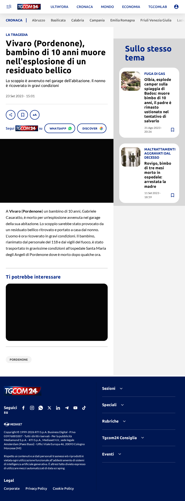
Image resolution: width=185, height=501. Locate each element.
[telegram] (66, 407)
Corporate (12, 488)
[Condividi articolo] (10, 115)
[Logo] (29, 7)
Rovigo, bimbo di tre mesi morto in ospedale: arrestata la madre (157, 175)
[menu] (8, 7)
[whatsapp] (40, 407)
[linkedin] (58, 407)
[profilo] (176, 7)
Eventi (108, 454)
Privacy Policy (36, 488)
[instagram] (32, 407)
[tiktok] (84, 407)
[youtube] (75, 407)
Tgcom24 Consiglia (119, 438)
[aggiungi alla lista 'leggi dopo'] (22, 115)
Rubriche (110, 421)
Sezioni (108, 388)
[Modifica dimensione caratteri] (35, 115)
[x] (49, 407)
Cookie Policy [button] (63, 488)
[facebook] (23, 407)
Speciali (109, 405)
